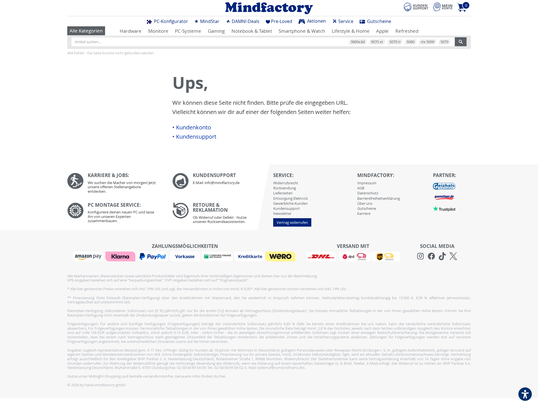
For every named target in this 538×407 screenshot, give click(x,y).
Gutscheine (378, 21)
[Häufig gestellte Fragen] (220, 181)
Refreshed (406, 31)
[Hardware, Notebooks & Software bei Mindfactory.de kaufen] (269, 8)
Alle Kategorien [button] (86, 30)
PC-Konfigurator (170, 21)
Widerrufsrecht (285, 182)
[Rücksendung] (220, 215)
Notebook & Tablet (251, 31)
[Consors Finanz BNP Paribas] (218, 256)
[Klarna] (121, 256)
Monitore (158, 31)
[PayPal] (153, 256)
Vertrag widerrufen (292, 222)
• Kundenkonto (191, 127)
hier (222, 376)
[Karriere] (115, 184)
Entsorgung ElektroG (290, 198)
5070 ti (394, 41)
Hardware (131, 31)
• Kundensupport (194, 136)
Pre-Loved (281, 21)
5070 (444, 41)
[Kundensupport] (416, 6)
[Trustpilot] (444, 208)
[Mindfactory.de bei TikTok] (442, 256)
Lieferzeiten (283, 193)
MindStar (209, 21)
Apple (382, 31)
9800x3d (358, 41)
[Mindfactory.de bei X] (453, 256)
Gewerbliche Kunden (290, 203)
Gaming (216, 31)
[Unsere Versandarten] (353, 256)
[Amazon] (89, 256)
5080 (410, 41)
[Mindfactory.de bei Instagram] (420, 256)
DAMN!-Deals (245, 21)
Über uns (364, 203)
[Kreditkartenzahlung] (250, 256)
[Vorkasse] (185, 256)
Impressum (366, 182)
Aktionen (316, 21)
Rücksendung (284, 187)
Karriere (363, 213)
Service (345, 21)
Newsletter (282, 213)
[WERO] (281, 256)
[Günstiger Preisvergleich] (444, 196)
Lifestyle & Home (351, 31)
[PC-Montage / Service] (115, 214)
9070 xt (377, 41)
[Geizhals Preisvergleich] (444, 185)
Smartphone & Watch (302, 31)
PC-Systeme (188, 31)
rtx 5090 (427, 41)
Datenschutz (367, 193)
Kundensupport (286, 208)
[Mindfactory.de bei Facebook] (431, 256)
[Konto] (442, 6)
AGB (360, 187)
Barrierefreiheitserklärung (378, 198)
